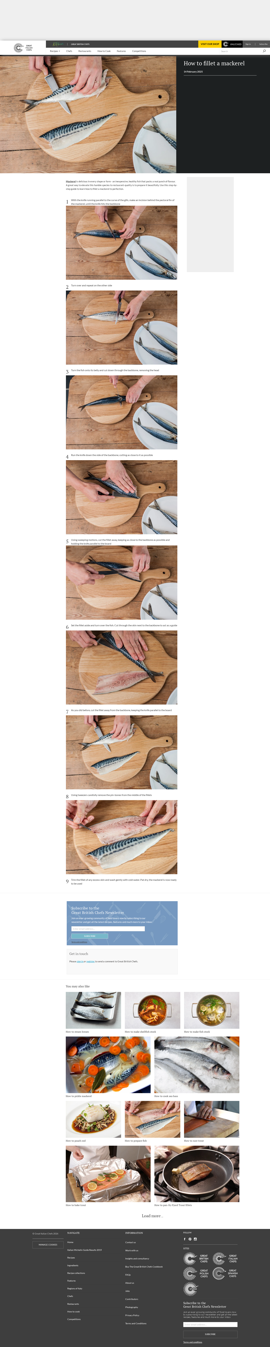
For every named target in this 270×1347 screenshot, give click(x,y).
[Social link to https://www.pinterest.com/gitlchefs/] (190, 1239)
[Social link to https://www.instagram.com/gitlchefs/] (195, 1239)
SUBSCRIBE (89, 936)
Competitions (74, 1319)
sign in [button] (80, 961)
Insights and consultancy (137, 1258)
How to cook (73, 1311)
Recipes (71, 1257)
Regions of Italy (74, 1288)
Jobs (127, 1291)
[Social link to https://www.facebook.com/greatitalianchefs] (184, 1239)
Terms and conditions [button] (79, 942)
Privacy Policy (132, 1315)
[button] (55, 51)
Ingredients (72, 1265)
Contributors (131, 1299)
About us (129, 1283)
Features (71, 1280)
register (90, 961)
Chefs (70, 1296)
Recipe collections (76, 1273)
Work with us (131, 1250)
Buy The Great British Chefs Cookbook (144, 1266)
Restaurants (73, 1304)
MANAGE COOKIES (48, 1245)
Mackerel (71, 181)
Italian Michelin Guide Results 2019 (84, 1250)
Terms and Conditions (135, 1323)
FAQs (128, 1274)
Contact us (130, 1242)
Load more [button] (151, 1216)
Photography (131, 1307)
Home (70, 1242)
